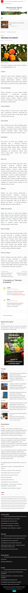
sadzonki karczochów (11, 506)
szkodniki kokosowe (4, 498)
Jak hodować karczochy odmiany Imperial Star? (14, 1)
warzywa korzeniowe (13, 500)
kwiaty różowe (19, 501)
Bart (3, 40)
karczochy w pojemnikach (5, 508)
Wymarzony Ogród (14, 8)
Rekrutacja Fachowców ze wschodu (14, 303)
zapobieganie (24, 500)
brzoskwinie (5, 506)
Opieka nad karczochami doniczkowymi (9, 475)
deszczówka (19, 500)
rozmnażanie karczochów (5, 505)
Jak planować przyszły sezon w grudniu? (9, 523)
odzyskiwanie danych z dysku (18, 294)
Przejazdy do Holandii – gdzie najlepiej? (18, 383)
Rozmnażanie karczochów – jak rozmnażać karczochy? (13, 538)
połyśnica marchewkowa (7, 503)
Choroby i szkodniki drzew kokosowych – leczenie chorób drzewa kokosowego (7, 275)
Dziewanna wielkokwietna (6, 477)
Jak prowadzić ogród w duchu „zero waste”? (10, 472)
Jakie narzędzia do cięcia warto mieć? (9, 521)
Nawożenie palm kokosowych (7, 479)
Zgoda (14, 591)
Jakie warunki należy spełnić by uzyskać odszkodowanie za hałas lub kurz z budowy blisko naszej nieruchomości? (18, 404)
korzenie (13, 503)
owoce (24, 506)
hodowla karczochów (14, 508)
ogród (2, 506)
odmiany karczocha (16, 496)
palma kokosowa (15, 505)
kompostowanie (21, 508)
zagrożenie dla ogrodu (23, 503)
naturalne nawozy (6, 501)
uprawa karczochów (21, 505)
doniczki (17, 503)
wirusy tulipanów (4, 496)
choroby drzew (9, 496)
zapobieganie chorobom (12, 498)
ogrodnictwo (7, 500)
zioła (2, 501)
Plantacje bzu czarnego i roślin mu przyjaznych (22, 274)
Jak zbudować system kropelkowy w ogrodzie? (11, 488)
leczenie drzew (20, 498)
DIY (11, 505)
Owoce (2, 35)
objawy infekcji (22, 496)
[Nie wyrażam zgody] (26, 589)
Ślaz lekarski (3, 559)
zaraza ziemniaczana (13, 501)
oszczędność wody (19, 506)
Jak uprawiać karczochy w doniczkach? (9, 481)
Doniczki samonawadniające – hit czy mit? (10, 525)
